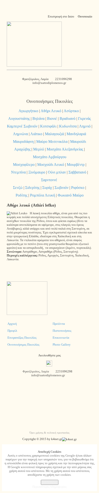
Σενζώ (18, 188)
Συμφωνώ (49, 482)
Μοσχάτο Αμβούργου (49, 157)
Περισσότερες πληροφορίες (49, 486)
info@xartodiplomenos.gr (49, 83)
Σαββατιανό (77, 172)
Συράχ (47, 188)
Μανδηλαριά (76, 134)
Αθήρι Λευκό (51, 111)
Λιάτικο (36, 134)
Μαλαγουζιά (54, 134)
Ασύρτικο (71, 111)
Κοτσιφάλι (48, 126)
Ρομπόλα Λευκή (42, 195)
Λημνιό (85, 126)
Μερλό (38, 149)
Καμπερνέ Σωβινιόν (22, 126)
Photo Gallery (62, 344)
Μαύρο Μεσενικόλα (52, 141)
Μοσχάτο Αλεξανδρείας (65, 149)
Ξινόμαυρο (36, 172)
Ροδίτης (21, 195)
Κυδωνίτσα (68, 126)
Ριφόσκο (77, 188)
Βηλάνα (38, 118)
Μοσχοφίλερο (24, 164)
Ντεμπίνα (18, 172)
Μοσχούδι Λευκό (50, 164)
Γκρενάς (84, 118)
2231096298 (63, 79)
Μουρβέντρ (76, 164)
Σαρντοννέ (49, 180)
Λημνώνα (20, 134)
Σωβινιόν (61, 188)
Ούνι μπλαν (57, 172)
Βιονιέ (52, 118)
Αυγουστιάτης (19, 118)
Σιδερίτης (32, 188)
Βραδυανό (67, 118)
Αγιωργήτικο (28, 111)
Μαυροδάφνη (23, 141)
